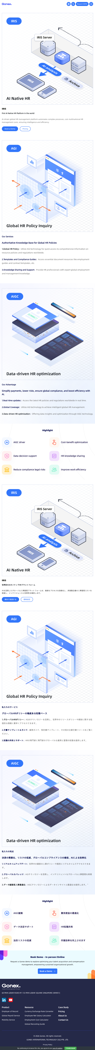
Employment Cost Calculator (36, 1020)
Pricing (25, 129)
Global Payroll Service (11, 1015)
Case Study (63, 1007)
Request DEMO (82, 4)
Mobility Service (8, 1020)
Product (5, 1007)
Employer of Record (10, 1011)
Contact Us (63, 1020)
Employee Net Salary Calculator (38, 1015)
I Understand (70, 1048)
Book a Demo (10, 129)
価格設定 (27, 599)
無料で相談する (10, 599)
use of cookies (57, 1048)
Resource (29, 1007)
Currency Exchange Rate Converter (39, 1011)
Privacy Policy (47, 1045)
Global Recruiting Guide (35, 1024)
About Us (62, 1015)
